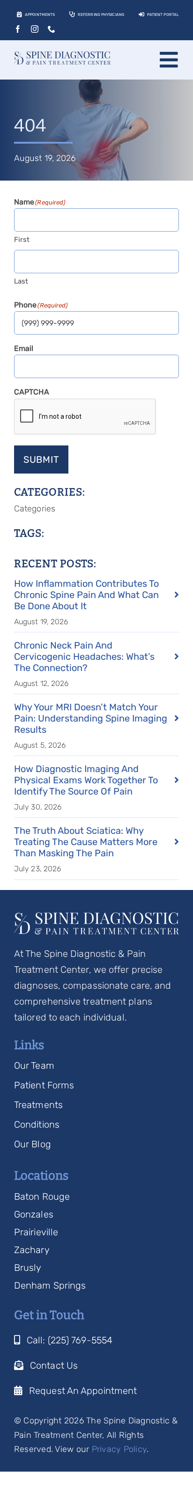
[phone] (51, 29)
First (22, 239)
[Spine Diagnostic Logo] (62, 56)
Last (21, 281)
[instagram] (34, 29)
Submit (41, 459)
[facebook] (18, 29)
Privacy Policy (119, 1449)
